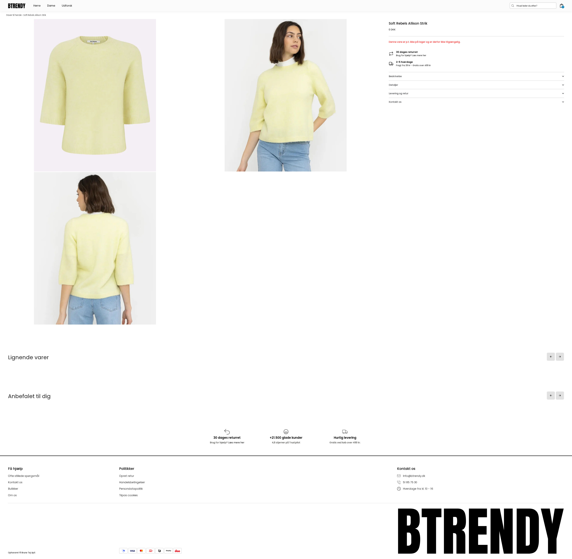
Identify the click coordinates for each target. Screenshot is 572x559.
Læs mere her (419, 55)
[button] (551, 357)
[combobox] (533, 5)
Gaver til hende (14, 15)
